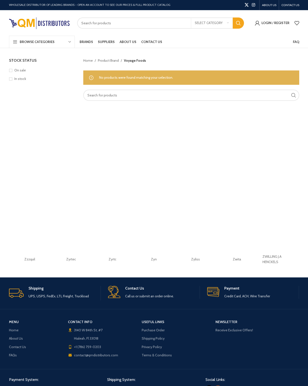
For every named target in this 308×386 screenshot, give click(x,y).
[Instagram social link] (253, 5)
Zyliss (195, 259)
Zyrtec (71, 259)
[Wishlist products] (297, 23)
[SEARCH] (238, 23)
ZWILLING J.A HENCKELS (271, 259)
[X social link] (246, 5)
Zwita (237, 259)
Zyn (154, 259)
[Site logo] (39, 22)
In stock (20, 79)
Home (88, 60)
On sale (20, 70)
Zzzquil (29, 259)
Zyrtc (112, 259)
